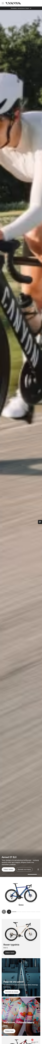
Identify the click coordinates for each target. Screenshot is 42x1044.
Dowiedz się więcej (23, 869)
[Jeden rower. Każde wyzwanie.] (21, 443)
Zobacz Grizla (8, 869)
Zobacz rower (9, 953)
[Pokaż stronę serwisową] (40, 522)
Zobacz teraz (9, 1031)
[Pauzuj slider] (38, 869)
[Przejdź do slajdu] (21, 874)
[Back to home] (13, 3)
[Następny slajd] (9, 912)
